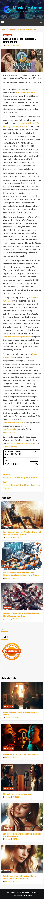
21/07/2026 (16, 839)
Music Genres (8, 828)
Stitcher (31, 443)
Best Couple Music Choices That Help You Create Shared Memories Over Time (21, 614)
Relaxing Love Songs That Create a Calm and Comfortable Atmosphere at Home (19, 877)
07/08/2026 (16, 797)
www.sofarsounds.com (13, 422)
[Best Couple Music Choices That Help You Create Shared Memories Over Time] (22, 596)
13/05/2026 (16, 619)
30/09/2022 (16, 45)
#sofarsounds (9, 432)
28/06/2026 (16, 578)
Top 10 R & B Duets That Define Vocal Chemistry (21, 754)
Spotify (10, 443)
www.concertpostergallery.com (17, 336)
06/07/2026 (16, 537)
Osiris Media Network (25, 92)
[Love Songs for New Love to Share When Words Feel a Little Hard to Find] (22, 817)
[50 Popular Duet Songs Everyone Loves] (22, 777)
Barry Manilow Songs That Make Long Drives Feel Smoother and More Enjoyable (22, 533)
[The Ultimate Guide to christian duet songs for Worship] (22, 695)
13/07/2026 (16, 881)
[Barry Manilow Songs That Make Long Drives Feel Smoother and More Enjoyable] (22, 515)
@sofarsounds (9, 429)
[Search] (41, 22)
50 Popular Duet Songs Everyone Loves (17, 794)
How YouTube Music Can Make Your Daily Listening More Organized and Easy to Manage (21, 574)
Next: (21, 485)
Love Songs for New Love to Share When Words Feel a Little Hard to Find (22, 834)
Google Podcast (10, 446)
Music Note (7, 35)
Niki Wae (7, 45)
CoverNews (16, 895)
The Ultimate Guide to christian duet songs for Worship (20, 713)
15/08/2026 (16, 757)
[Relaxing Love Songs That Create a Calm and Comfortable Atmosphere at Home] (22, 859)
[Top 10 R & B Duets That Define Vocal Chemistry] (22, 737)
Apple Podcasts (20, 443)
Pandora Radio (8, 706)
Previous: (20, 476)
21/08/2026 (16, 717)
